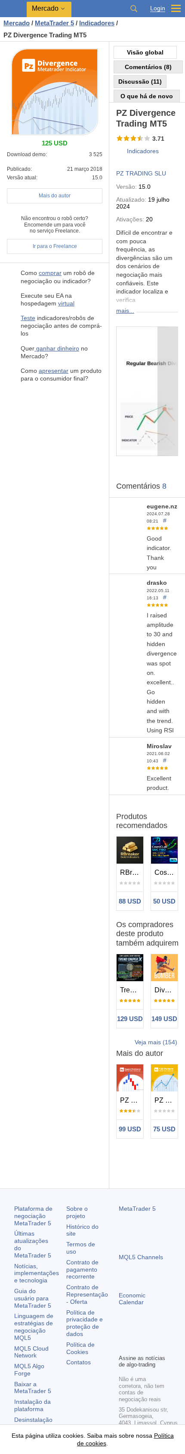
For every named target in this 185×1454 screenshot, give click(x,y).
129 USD (130, 1018)
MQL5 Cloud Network (31, 1352)
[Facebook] (124, 1332)
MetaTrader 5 (137, 1208)
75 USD (164, 1129)
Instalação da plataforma (32, 1405)
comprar (50, 272)
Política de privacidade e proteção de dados (84, 1323)
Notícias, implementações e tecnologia (36, 1273)
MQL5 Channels (141, 1257)
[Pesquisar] (134, 8)
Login (157, 8)
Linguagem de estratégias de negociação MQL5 (33, 1326)
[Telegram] (138, 1332)
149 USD (164, 1018)
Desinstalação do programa (33, 1423)
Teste (28, 317)
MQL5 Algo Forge (29, 1370)
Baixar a (32, 1388)
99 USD (130, 1129)
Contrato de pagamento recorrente (82, 1269)
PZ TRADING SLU (141, 173)
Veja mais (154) (156, 1042)
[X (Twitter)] (151, 1332)
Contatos (78, 1362)
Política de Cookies (80, 1348)
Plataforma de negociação (33, 1216)
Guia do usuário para (32, 1298)
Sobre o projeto (77, 1212)
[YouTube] (165, 1332)
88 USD (130, 901)
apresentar (53, 370)
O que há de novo (146, 96)
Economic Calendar (132, 1299)
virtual (66, 303)
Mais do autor (55, 196)
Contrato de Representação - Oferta (87, 1294)
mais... (125, 310)
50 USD (164, 901)
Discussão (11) (140, 81)
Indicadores (143, 151)
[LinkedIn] (124, 1346)
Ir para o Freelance (55, 246)
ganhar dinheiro (56, 348)
